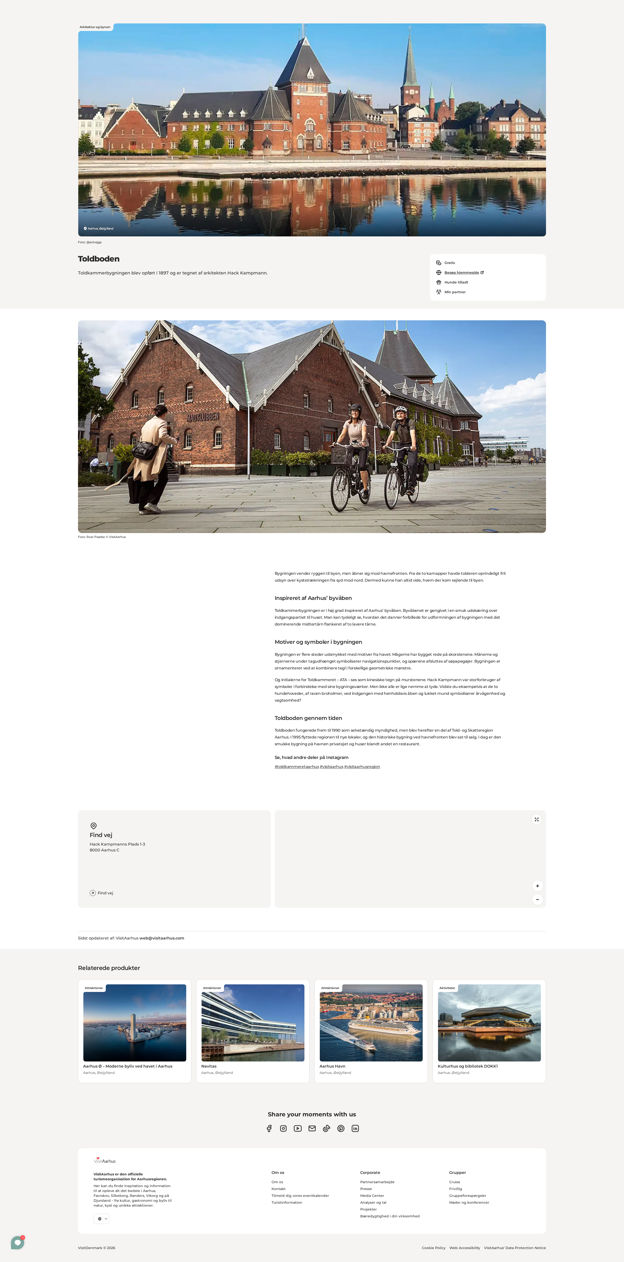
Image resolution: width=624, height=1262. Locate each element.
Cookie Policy (434, 1248)
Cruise (454, 1182)
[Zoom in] (538, 886)
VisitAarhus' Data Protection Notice (515, 1248)
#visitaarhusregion (362, 766)
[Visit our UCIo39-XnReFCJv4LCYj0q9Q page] (297, 1128)
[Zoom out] (538, 899)
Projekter (368, 1209)
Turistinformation (287, 1202)
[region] (410, 859)
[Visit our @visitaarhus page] (326, 1128)
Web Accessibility (464, 1248)
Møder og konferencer (469, 1202)
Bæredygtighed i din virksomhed (390, 1216)
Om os (277, 1182)
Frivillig (455, 1189)
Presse (366, 1189)
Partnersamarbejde (377, 1182)
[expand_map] (536, 819)
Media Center (372, 1195)
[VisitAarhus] (108, 1160)
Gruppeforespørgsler (467, 1195)
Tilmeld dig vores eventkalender (300, 1195)
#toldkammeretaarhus (297, 766)
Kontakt (279, 1189)
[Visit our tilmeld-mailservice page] (312, 1128)
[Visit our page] (283, 1128)
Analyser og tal (373, 1202)
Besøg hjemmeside (462, 272)
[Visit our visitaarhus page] (269, 1128)
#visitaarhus (331, 766)
